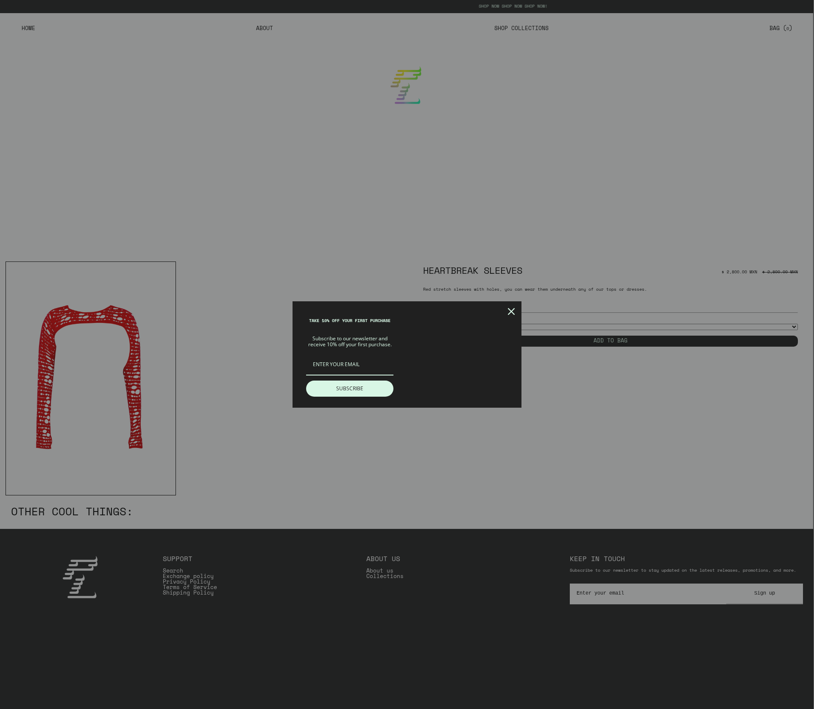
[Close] (511, 311)
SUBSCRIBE (349, 388)
